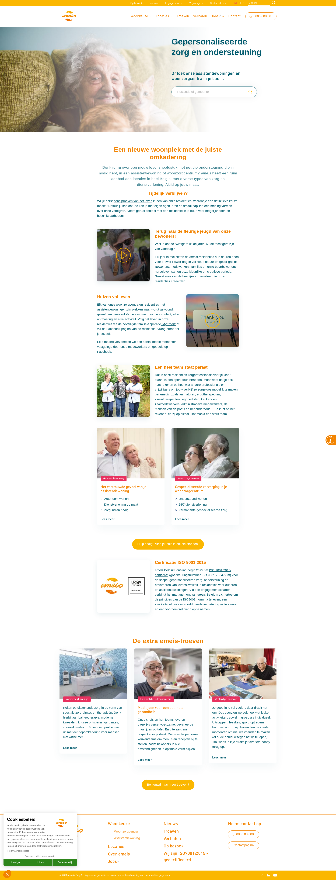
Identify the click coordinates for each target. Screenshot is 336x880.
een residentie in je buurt (180, 211)
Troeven (183, 15)
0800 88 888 (245, 834)
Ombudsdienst (218, 3)
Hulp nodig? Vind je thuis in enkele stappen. (168, 544)
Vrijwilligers (196, 3)
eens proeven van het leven (133, 201)
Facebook (262, 875)
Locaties (162, 15)
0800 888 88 (262, 16)
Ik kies (40, 862)
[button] (7, 874)
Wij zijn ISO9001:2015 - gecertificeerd (186, 856)
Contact (234, 15)
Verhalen (200, 15)
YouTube (274, 875)
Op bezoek (136, 3)
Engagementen (173, 3)
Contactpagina (243, 845)
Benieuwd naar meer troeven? (168, 784)
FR (242, 3)
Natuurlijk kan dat (120, 206)
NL (236, 3)
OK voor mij (65, 862)
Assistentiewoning (127, 838)
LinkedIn (268, 875)
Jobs (215, 15)
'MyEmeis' (168, 324)
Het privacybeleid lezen (18, 851)
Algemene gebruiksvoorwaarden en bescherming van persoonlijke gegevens (127, 875)
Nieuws (153, 3)
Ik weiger (16, 862)
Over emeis (119, 854)
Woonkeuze (139, 15)
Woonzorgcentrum (127, 831)
